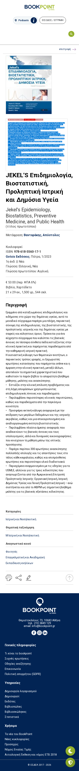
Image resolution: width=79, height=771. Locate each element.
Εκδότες (10, 701)
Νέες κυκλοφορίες (17, 739)
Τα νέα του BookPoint (18, 734)
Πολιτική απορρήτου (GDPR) (23, 674)
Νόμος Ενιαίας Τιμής (18, 749)
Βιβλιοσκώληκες (15, 711)
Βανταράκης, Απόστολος (42, 235)
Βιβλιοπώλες (13, 706)
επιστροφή (65, 49)
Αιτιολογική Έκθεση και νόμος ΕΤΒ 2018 (31, 754)
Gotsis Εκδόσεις (18, 256)
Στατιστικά (12, 717)
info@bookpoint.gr (43, 626)
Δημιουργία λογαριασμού (21, 691)
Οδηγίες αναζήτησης (18, 663)
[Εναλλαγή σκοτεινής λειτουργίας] (70, 751)
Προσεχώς (11, 744)
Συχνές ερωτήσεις (17, 658)
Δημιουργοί (12, 696)
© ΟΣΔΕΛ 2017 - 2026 (39, 765)
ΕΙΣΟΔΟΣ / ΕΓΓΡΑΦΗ (52, 20)
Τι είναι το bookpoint (18, 653)
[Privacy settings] (70, 762)
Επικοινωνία (13, 669)
